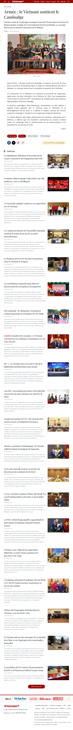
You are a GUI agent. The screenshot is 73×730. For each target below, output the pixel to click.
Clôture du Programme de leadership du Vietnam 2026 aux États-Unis (22, 611)
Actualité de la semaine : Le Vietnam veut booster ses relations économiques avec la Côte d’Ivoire (24, 338)
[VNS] (11, 699)
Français (48, 1)
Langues (37, 708)
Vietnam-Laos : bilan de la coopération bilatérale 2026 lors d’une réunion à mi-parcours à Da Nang (21, 552)
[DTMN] (36, 699)
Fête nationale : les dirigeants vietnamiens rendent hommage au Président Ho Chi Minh (24, 312)
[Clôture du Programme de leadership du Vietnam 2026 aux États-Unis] (58, 616)
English (42, 1)
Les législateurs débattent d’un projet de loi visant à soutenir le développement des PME (23, 157)
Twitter (13, 143)
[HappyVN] (61, 699)
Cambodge (46, 136)
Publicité (62, 708)
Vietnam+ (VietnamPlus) (18, 1)
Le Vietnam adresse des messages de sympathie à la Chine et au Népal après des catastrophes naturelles (25, 640)
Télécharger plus (36, 686)
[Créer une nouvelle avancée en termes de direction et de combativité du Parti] (58, 474)
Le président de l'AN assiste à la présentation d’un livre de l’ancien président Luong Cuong (23, 669)
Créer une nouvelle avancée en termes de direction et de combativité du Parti (22, 470)
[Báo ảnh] (49, 699)
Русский (63, 1)
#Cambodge (12, 136)
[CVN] (24, 699)
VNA (43, 708)
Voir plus (11, 151)
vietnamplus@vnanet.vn (45, 720)
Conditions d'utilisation (55, 705)
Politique (7, 7)
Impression (18, 143)
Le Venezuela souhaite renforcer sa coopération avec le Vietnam (25, 205)
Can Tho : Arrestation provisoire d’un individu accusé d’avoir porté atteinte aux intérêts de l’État (24, 394)
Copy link (23, 143)
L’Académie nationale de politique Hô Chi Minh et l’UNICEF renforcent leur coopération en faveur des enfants (24, 583)
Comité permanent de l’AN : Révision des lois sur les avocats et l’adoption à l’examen (23, 420)
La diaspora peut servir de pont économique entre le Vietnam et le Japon (23, 260)
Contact (68, 708)
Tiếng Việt (36, 1)
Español (54, 1)
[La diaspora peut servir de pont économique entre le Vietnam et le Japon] (58, 264)
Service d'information (52, 708)
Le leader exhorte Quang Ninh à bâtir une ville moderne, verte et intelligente (24, 180)
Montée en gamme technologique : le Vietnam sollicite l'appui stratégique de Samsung (24, 447)
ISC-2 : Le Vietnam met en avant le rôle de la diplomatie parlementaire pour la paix (23, 365)
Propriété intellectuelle (41, 705)
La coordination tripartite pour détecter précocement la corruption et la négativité (22, 285)
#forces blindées (33, 136)
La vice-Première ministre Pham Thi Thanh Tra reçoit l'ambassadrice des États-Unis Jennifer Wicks (25, 497)
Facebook (9, 143)
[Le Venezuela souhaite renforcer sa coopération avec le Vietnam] (58, 209)
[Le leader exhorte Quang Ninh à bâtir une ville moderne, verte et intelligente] (58, 184)
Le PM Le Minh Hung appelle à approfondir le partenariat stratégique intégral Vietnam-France (24, 522)
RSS (65, 705)
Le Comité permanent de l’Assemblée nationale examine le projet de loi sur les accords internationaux (24, 233)
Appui (69, 705)
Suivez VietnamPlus (48, 143)
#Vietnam (22, 136)
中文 (58, 1)
